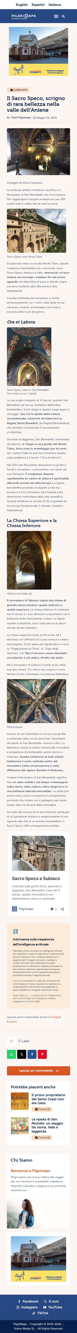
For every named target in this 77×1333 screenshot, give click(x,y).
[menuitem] (22, 5)
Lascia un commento (36, 1070)
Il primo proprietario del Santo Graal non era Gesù (48, 1099)
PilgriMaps (20, 1324)
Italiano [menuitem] (55, 5)
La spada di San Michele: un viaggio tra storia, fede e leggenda (47, 1125)
